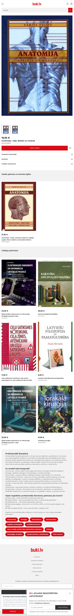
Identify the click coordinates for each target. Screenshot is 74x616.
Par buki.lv (37, 557)
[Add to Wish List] (70, 148)
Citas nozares (58, 534)
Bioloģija (24, 519)
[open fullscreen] (37, 68)
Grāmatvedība (51, 519)
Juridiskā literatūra (33, 524)
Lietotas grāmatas (37, 564)
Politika (49, 529)
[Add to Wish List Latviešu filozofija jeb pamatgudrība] (40, 371)
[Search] (70, 10)
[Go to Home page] (37, 4)
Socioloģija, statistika (14, 534)
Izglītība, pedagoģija (14, 524)
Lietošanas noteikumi (42, 603)
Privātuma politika (37, 571)
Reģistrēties (63, 607)
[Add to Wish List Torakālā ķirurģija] (40, 433)
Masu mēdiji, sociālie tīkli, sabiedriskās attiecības (24, 529)
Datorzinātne (36, 519)
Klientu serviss (37, 568)
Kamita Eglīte (6, 143)
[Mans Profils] (67, 4)
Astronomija (11, 519)
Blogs (37, 575)
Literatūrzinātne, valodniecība (37, 534)
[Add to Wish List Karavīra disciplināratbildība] (40, 306)
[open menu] (3, 4)
